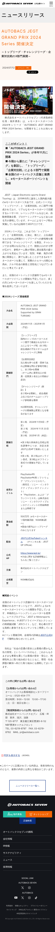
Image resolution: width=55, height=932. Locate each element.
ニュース (7, 859)
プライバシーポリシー (39, 906)
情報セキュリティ (21, 906)
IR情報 (6, 845)
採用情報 (7, 866)
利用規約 (9, 906)
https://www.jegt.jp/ (30, 553)
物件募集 (17, 814)
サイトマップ (11, 910)
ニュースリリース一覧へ (27, 785)
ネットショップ (40, 814)
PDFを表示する (12, 755)
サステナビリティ (12, 852)
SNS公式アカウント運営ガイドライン (33, 910)
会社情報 (7, 838)
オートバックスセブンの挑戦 (18, 831)
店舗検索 (27, 820)
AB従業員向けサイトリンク (26, 913)
